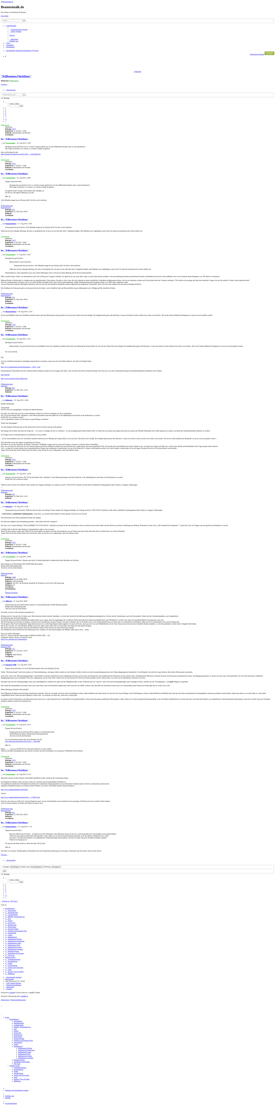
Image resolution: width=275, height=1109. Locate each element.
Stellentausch (18, 1046)
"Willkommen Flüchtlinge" (16, 76)
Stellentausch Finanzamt (26, 1050)
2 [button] (5, 110)
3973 (14, 129)
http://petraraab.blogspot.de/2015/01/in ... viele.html (22, 741)
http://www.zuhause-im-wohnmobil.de (14, 639)
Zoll (15, 1029)
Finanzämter (18, 1042)
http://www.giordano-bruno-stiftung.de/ (14, 378)
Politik (16, 1071)
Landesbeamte (19, 1025)
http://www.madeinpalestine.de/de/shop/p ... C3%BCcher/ (20, 797)
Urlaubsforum (18, 1073)
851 (13, 210)
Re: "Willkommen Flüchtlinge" (15, 139)
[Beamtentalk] (7, 2)
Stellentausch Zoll (24, 1054)
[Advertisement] (53, 64)
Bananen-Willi (6, 647)
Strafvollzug (18, 1037)
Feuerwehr (17, 1033)
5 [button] (5, 116)
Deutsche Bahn (19, 1039)
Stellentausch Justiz (24, 1052)
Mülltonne (17, 1081)
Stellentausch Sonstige (25, 1058)
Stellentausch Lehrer (25, 1056)
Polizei (16, 1031)
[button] (5, 102)
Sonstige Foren (14, 1066)
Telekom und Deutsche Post (23, 1040)
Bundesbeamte (19, 1023)
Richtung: (47, 867)
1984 (14, 577)
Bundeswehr (18, 1035)
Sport (15, 1077)
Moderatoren (14, 81)
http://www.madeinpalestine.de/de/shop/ (14, 790)
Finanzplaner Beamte (257, 54)
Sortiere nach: (26, 867)
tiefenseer (4, 386)
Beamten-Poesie (19, 1060)
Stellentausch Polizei (25, 1048)
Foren (7, 1017)
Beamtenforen (14, 1019)
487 (13, 388)
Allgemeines (18, 1021)
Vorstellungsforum (20, 1068)
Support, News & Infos (22, 1079)
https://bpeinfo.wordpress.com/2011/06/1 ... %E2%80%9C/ (21, 154)
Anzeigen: (6, 867)
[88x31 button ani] (269, 54)
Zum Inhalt (4, 16)
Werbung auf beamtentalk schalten (16, 1090)
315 (13, 649)
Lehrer (16, 1044)
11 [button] (6, 119)
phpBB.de (24, 996)
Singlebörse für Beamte (22, 1062)
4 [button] (5, 114)
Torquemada (5, 125)
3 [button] (5, 112)
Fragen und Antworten (21, 1075)
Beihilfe (8, 1098)
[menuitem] (18, 29)
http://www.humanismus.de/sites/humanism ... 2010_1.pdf (20, 367)
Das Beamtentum (11, 1103)
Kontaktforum (18, 1069)
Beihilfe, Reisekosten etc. (22, 1027)
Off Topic (17, 1064)
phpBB (11, 992)
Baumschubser (6, 208)
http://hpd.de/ (5, 375)
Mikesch (4, 575)
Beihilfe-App (9, 1096)
